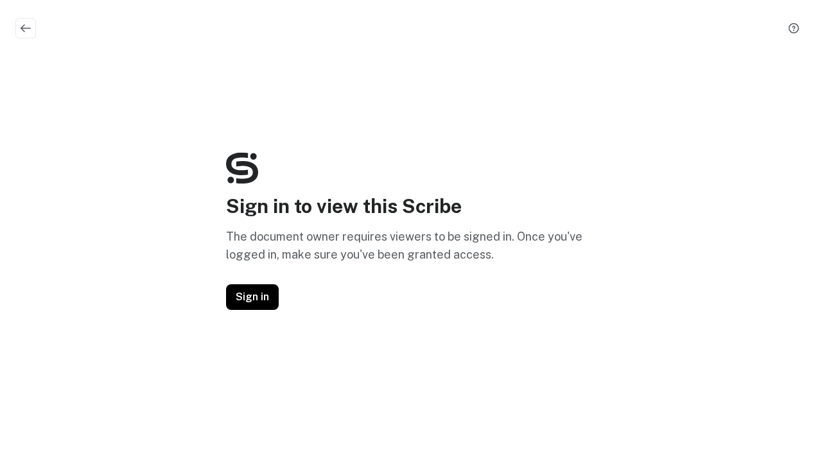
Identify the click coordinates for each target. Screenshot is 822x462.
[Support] (794, 28)
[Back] (25, 28)
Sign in (252, 297)
